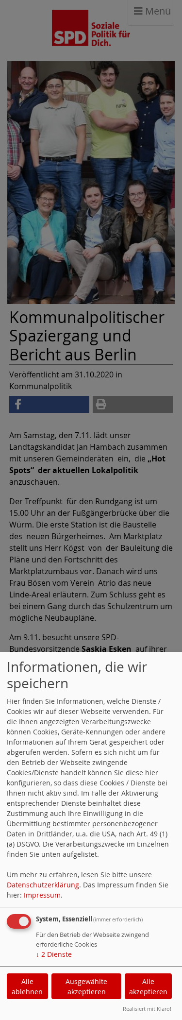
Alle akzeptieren (148, 986)
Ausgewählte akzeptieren (86, 986)
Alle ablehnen (27, 986)
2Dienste (54, 954)
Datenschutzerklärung (43, 884)
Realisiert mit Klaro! (147, 1008)
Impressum (42, 895)
